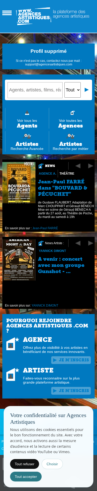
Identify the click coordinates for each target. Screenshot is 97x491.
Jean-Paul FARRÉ (45, 228)
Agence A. (47, 173)
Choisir (52, 464)
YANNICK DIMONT (52, 251)
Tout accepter (26, 477)
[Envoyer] (87, 90)
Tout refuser (24, 464)
